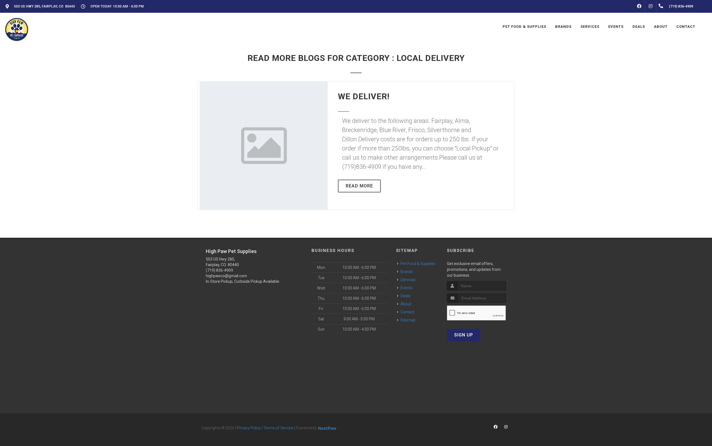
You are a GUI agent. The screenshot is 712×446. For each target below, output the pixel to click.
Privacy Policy (249, 428)
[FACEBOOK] (639, 6)
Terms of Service (278, 428)
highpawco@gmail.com (226, 276)
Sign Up (463, 335)
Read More (359, 186)
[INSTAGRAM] (650, 6)
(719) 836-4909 (219, 270)
